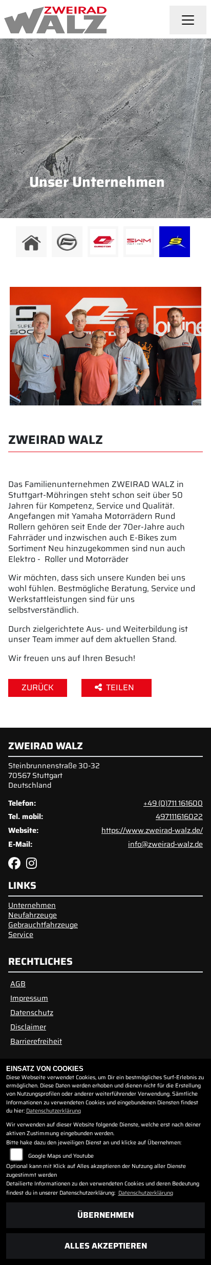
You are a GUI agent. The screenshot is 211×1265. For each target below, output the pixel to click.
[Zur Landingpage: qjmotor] (103, 241)
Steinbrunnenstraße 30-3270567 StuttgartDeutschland (54, 775)
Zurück (38, 687)
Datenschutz (31, 1012)
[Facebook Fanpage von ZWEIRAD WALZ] (17, 865)
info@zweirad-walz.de (165, 844)
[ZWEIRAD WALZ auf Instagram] (33, 865)
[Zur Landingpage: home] (31, 241)
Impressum (29, 998)
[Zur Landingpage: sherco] (174, 241)
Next (197, 244)
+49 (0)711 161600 (173, 803)
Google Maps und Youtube (61, 1156)
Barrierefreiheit (36, 1041)
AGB (18, 983)
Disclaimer (28, 1027)
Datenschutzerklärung (53, 1110)
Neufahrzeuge (32, 915)
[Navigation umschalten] (188, 20)
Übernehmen (105, 1215)
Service (20, 934)
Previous (14, 244)
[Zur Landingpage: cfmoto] (67, 241)
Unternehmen (32, 905)
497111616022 (179, 816)
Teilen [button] (121, 687)
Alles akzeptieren (106, 1245)
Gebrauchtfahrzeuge (43, 924)
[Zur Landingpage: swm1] (138, 241)
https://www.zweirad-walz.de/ (152, 830)
